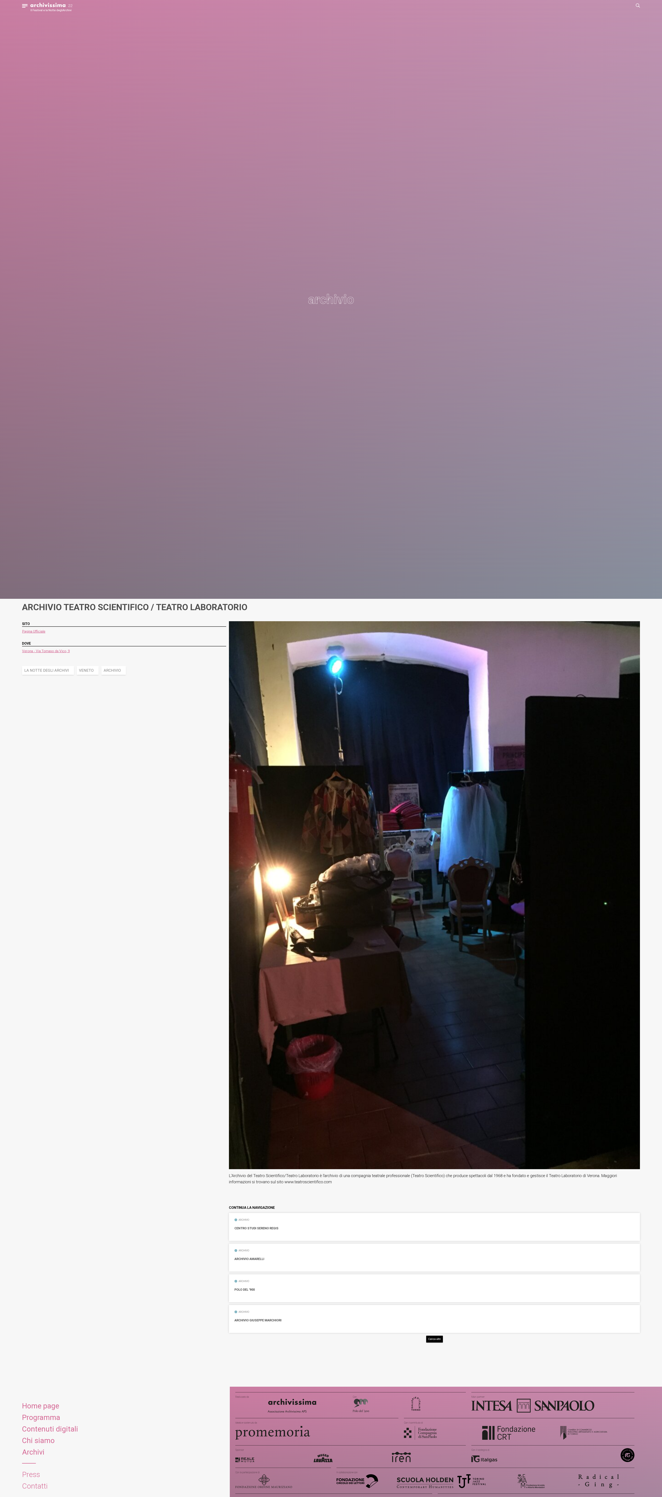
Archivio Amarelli (249, 1259)
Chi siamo (38, 1440)
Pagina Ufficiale (33, 631)
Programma (41, 1417)
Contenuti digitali (50, 1429)
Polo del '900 (244, 1289)
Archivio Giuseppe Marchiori (258, 1320)
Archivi (33, 1452)
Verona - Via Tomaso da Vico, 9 (46, 651)
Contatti (35, 1486)
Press (31, 1474)
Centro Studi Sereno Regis (256, 1228)
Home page (40, 1406)
